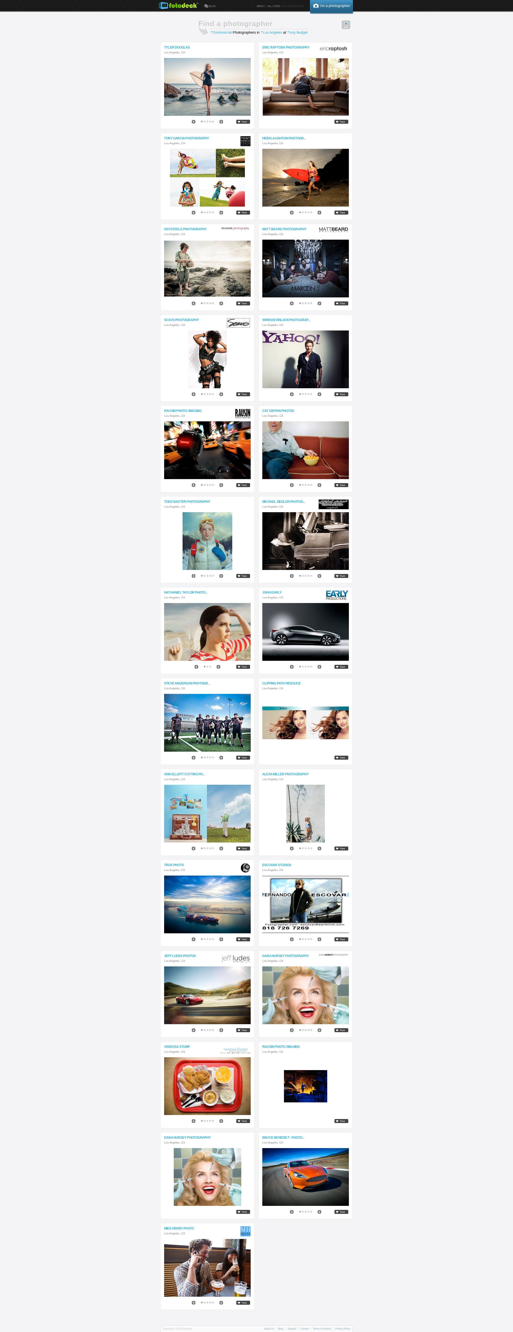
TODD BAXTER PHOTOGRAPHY (187, 501)
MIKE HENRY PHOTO (179, 1228)
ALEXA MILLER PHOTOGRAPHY (285, 774)
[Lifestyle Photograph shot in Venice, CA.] (305, 87)
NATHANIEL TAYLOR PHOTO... (185, 592)
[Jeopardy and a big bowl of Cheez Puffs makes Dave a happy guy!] (305, 450)
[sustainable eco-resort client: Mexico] (207, 268)
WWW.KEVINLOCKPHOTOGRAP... (286, 320)
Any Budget (298, 32)
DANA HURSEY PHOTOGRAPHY (285, 956)
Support (292, 1328)
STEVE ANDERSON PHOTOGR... (187, 683)
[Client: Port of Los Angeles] (207, 904)
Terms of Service (322, 1328)
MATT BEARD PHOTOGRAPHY (284, 229)
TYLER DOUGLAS (177, 47)
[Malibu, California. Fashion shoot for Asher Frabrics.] (207, 632)
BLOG (212, 6)
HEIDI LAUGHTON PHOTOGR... (284, 138)
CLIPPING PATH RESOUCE (281, 683)
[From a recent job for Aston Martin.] (305, 1177)
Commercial (222, 32)
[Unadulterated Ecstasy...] (305, 995)
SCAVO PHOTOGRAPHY (181, 320)
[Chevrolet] (207, 995)
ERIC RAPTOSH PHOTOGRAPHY (285, 47)
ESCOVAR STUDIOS (276, 865)
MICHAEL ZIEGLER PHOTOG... (283, 501)
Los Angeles (272, 32)
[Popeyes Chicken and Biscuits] (207, 1086)
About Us (269, 1328)
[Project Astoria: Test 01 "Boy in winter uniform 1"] (207, 541)
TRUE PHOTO (174, 865)
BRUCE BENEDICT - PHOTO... (283, 1137)
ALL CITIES (274, 6)
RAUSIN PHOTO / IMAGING (183, 411)
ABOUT (260, 6)
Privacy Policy (342, 1328)
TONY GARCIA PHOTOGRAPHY (186, 138)
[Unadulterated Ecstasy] (207, 1177)
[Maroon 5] (305, 268)
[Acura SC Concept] (305, 632)
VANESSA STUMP (177, 1046)
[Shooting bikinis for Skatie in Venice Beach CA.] (305, 813)
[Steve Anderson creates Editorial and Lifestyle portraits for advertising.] (207, 723)
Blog (280, 1328)
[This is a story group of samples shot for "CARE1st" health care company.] (207, 178)
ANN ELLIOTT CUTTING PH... (184, 774)
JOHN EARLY (272, 592)
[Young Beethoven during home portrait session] (305, 541)
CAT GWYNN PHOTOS (278, 411)
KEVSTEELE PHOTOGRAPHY (185, 229)
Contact (304, 1328)
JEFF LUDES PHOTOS (180, 956)
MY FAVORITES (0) (293, 6)
